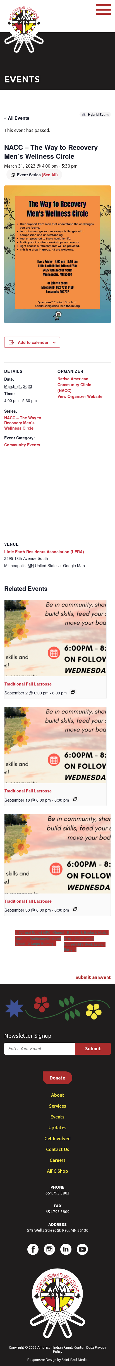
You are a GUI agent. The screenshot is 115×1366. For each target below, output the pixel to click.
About (57, 1095)
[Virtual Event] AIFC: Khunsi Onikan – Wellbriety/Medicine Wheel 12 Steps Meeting (39, 938)
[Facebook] (33, 1249)
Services (57, 1105)
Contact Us (57, 1149)
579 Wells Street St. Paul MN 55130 (57, 1230)
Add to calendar (33, 342)
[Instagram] (49, 1249)
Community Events (22, 444)
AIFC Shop (57, 1171)
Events (57, 1116)
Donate (57, 1077)
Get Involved (57, 1138)
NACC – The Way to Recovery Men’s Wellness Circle (22, 422)
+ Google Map (72, 565)
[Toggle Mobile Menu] (103, 9)
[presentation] (55, 638)
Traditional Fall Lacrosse (28, 684)
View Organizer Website (80, 396)
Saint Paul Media (75, 1360)
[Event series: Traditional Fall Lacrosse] (73, 692)
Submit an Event (93, 977)
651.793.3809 (57, 1212)
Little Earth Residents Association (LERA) (44, 551)
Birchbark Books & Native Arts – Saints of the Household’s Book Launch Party (86, 941)
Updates (57, 1127)
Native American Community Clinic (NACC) (74, 384)
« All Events (16, 118)
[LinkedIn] (65, 1249)
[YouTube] (82, 1249)
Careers (58, 1160)
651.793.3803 (57, 1193)
